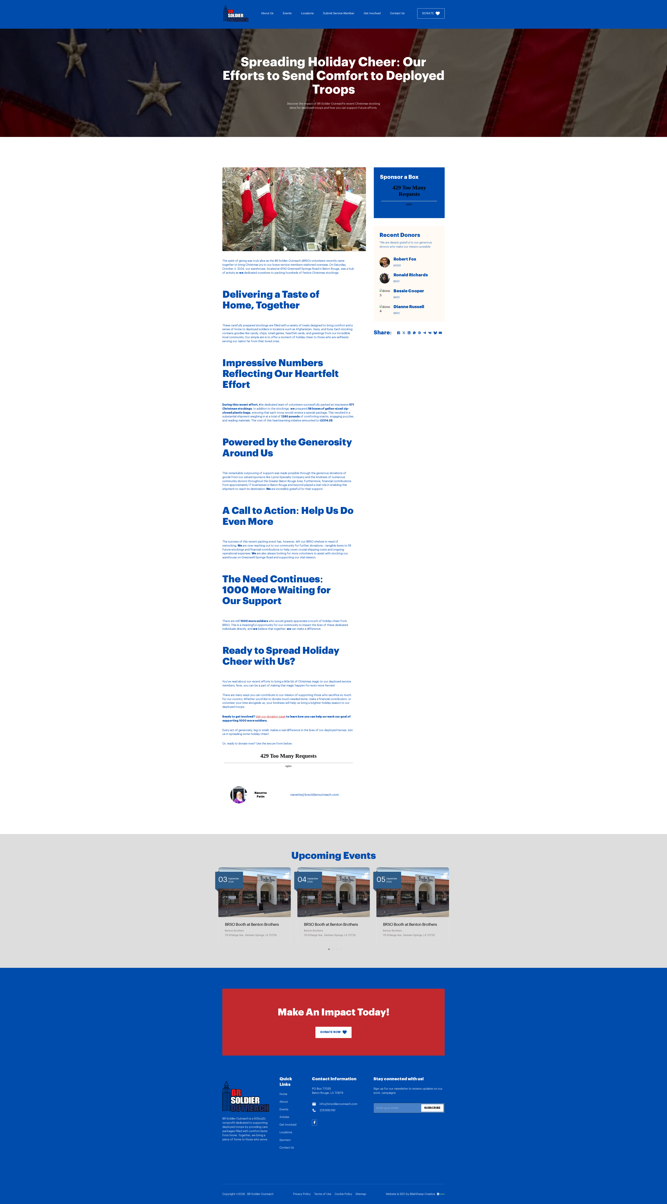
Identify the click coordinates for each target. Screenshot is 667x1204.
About (283, 1101)
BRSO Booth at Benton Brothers (252, 924)
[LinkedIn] (409, 332)
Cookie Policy (343, 1194)
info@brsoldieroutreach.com (338, 1104)
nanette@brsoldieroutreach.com (314, 794)
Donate (428, 13)
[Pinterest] (419, 332)
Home (283, 1094)
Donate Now (330, 1032)
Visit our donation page (271, 716)
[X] (403, 332)
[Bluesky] (435, 332)
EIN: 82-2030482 (235, 1153)
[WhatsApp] (414, 332)
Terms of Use (322, 1194)
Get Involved (372, 13)
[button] (328, 949)
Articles (284, 1117)
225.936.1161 (327, 1110)
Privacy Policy (302, 1194)
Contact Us (397, 13)
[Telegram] (424, 332)
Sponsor (285, 1140)
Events (287, 13)
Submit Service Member (338, 13)
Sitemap (361, 1194)
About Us (267, 13)
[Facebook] (398, 332)
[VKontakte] (430, 332)
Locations (307, 13)
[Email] (440, 332)
